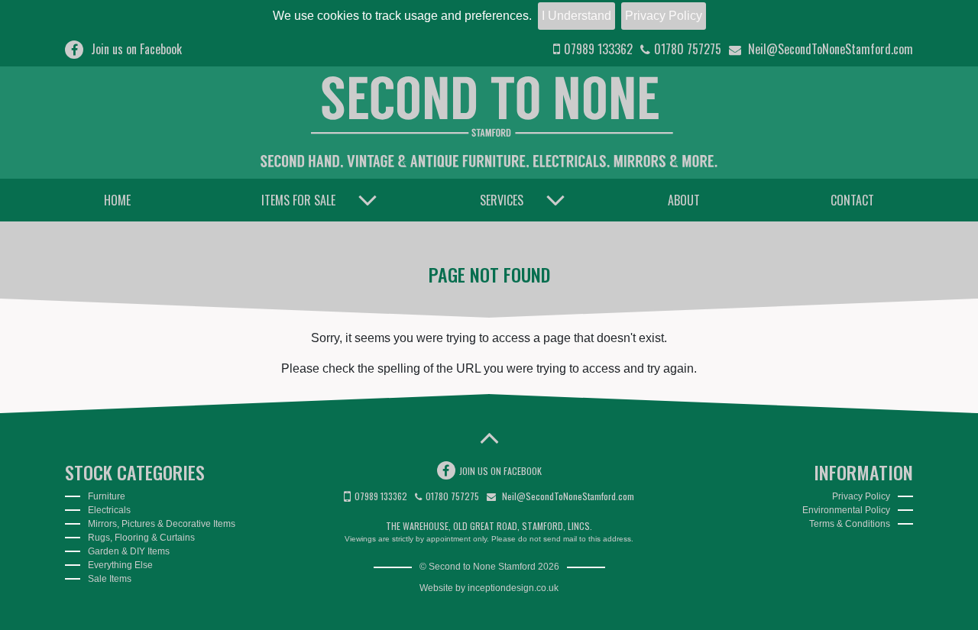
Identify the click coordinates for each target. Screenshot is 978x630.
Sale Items (109, 578)
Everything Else (120, 565)
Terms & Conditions (849, 524)
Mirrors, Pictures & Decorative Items (161, 524)
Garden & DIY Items (129, 551)
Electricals (109, 510)
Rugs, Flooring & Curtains (141, 537)
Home (117, 200)
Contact (852, 200)
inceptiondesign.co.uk (513, 588)
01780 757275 (687, 49)
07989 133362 (598, 49)
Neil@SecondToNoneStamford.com (829, 49)
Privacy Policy (663, 15)
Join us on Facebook (136, 49)
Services (501, 200)
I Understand (576, 15)
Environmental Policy (846, 510)
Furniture (106, 496)
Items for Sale (298, 200)
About (684, 200)
